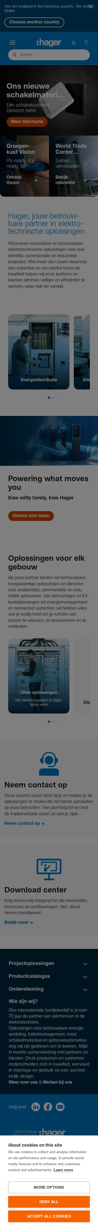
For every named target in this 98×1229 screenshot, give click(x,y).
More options (49, 1187)
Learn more (63, 1170)
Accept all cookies (49, 1216)
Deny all (49, 1202)
